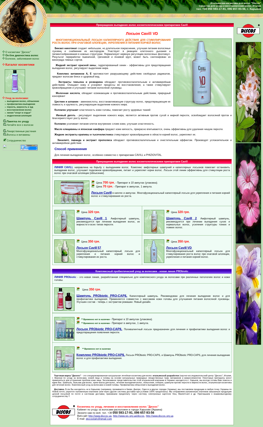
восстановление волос (19, 110)
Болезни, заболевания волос (22, 58)
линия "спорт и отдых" (19, 113)
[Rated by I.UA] (11, 149)
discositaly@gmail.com (99, 418)
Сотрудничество (16, 140)
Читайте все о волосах (20, 124)
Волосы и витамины (18, 134)
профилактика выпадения (21, 104)
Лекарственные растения (21, 131)
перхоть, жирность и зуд (20, 107)
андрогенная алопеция (19, 115)
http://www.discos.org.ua (159, 415)
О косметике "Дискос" (18, 52)
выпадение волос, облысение (23, 101)
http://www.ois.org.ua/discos (128, 415)
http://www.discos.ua (99, 415)
